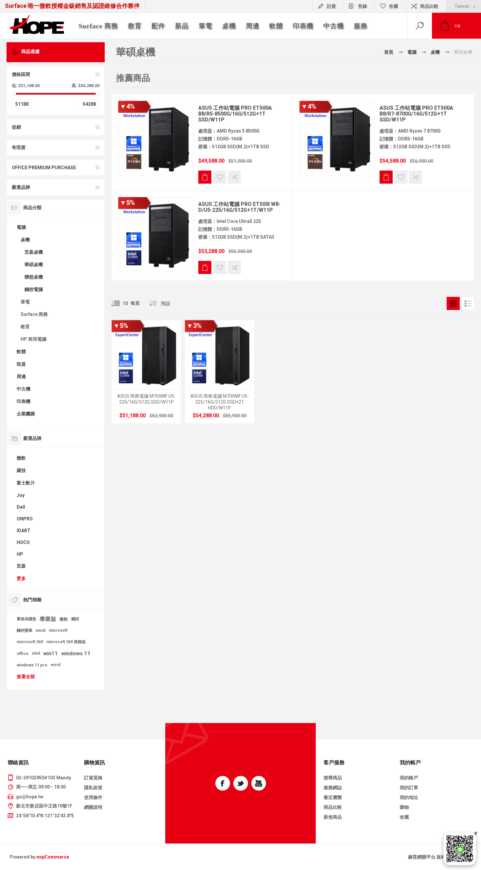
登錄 (362, 6)
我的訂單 (409, 787)
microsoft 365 (30, 642)
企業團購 (26, 413)
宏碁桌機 (34, 252)
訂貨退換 (93, 777)
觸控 (75, 619)
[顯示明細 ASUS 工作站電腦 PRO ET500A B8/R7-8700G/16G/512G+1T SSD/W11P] (337, 138)
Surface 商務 (34, 314)
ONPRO (25, 518)
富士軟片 (26, 482)
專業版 (48, 619)
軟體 (21, 351)
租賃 (21, 364)
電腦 (21, 227)
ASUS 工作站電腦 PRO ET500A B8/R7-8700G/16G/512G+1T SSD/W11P (416, 114)
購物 (404, 807)
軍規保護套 (26, 619)
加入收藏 (219, 177)
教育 (25, 326)
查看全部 (26, 676)
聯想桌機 (34, 277)
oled (36, 653)
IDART (23, 530)
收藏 (404, 817)
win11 (50, 653)
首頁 (388, 52)
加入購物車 (204, 177)
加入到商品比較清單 (234, 177)
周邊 (21, 376)
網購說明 (93, 807)
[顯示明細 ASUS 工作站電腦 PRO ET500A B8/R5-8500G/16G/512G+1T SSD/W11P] (155, 138)
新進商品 (333, 817)
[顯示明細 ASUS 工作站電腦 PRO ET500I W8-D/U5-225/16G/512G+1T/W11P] (155, 234)
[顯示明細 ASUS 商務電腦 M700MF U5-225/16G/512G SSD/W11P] (146, 372)
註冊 (331, 6)
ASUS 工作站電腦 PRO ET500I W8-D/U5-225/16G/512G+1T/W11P (239, 207)
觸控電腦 (34, 289)
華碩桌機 (34, 264)
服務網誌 (333, 787)
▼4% (127, 106)
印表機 (23, 401)
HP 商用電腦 (33, 339)
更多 (21, 578)
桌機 (25, 239)
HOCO (23, 542)
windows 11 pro (32, 664)
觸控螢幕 (24, 630)
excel (40, 630)
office (22, 653)
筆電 (25, 301)
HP (20, 554)
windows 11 (76, 653)
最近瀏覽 (333, 797)
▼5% (127, 203)
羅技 (21, 470)
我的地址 (409, 797)
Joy (21, 495)
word (55, 664)
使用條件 (93, 797)
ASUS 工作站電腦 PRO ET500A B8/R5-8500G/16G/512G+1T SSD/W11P (235, 114)
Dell (21, 507)
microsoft (58, 630)
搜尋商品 (333, 777)
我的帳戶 (409, 777)
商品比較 (429, 6)
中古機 (23, 388)
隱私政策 (93, 787)
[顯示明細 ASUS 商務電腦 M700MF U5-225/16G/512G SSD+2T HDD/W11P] (219, 372)
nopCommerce (52, 857)
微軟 (21, 458)
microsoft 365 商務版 (66, 642)
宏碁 (21, 566)
